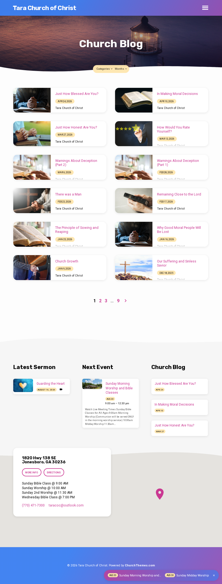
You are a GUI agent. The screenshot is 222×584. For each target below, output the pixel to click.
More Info (31, 472)
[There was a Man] (32, 200)
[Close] (214, 575)
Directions (54, 472)
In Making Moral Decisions (177, 94)
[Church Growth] (32, 267)
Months (120, 68)
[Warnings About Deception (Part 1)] (133, 167)
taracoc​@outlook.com (66, 505)
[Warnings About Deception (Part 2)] (32, 167)
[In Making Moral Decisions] (133, 100)
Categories (103, 68)
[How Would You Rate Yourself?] (133, 133)
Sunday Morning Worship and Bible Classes (119, 388)
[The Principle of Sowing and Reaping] (32, 234)
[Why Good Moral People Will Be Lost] (133, 234)
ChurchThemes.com (140, 565)
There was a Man (68, 194)
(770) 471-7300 (33, 505)
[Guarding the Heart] (23, 385)
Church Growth (66, 261)
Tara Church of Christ (44, 8)
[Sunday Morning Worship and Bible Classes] (92, 384)
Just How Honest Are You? (76, 127)
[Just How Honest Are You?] (32, 133)
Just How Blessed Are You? (76, 94)
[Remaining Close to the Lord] (133, 200)
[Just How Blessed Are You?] (32, 100)
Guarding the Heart (51, 384)
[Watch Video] (61, 389)
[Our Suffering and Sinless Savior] (133, 267)
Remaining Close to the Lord (179, 194)
